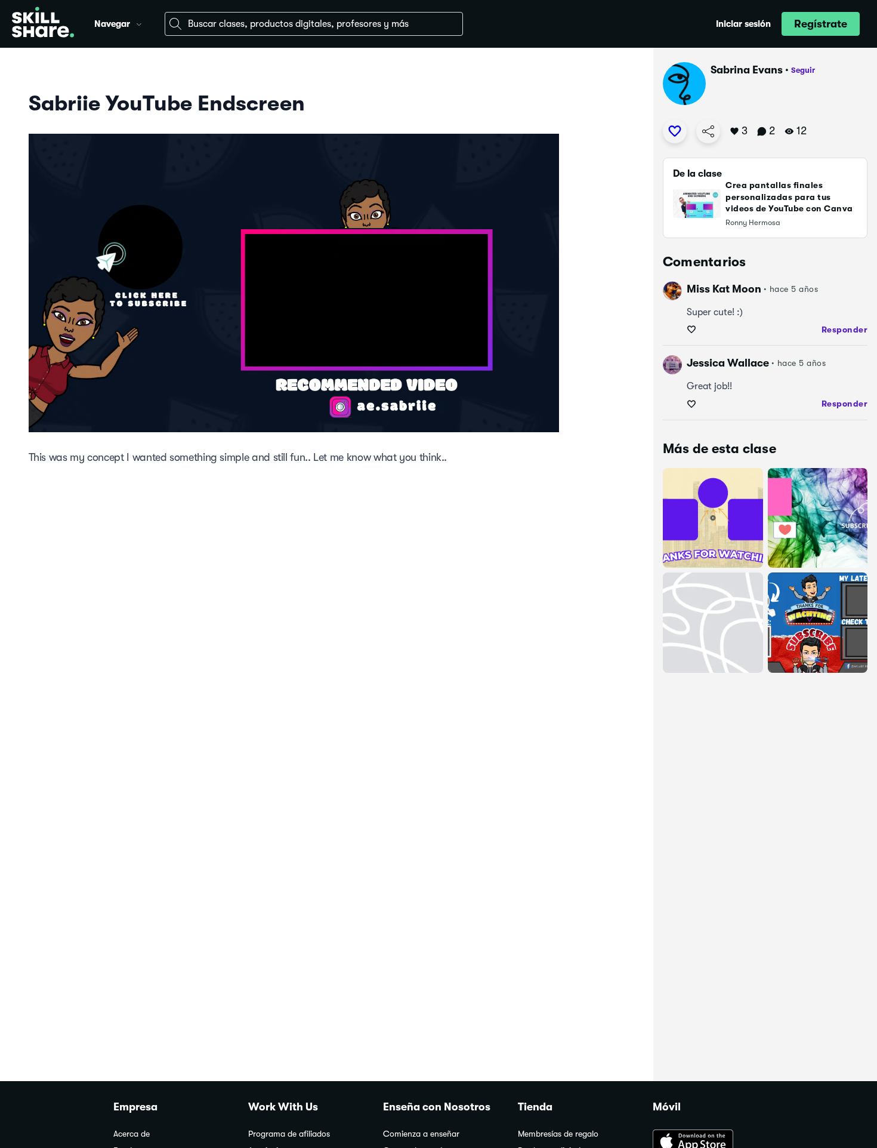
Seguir (803, 70)
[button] (139, 23)
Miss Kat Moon (724, 289)
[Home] (43, 24)
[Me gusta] (675, 131)
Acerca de (131, 1133)
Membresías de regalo (558, 1133)
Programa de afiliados (289, 1133)
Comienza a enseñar (421, 1133)
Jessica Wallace (728, 363)
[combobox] (314, 24)
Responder (845, 329)
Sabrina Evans (747, 70)
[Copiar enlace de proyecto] (708, 131)
